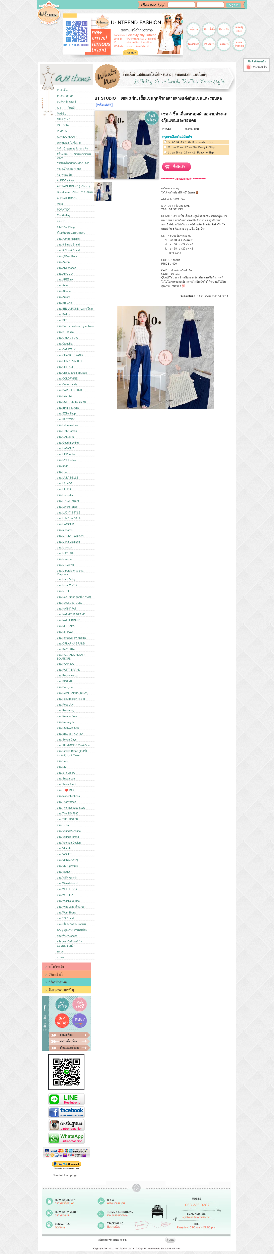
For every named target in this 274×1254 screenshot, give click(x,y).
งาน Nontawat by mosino (71, 637)
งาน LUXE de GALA (69, 518)
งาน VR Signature (67, 865)
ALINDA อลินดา (66, 180)
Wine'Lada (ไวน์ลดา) (69, 142)
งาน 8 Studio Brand (68, 244)
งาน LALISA (64, 489)
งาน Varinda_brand (68, 836)
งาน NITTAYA (65, 631)
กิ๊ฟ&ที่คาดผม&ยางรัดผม (71, 232)
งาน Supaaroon (66, 778)
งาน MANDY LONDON (70, 535)
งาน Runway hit (66, 722)
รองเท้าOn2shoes (67, 935)
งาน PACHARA (66, 649)
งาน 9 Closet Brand (68, 250)
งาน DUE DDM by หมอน (71, 401)
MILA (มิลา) (63, 119)
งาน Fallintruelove (67, 425)
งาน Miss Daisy (66, 579)
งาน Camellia (64, 343)
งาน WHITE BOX (67, 889)
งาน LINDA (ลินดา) (68, 500)
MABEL (61, 113)
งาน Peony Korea (67, 675)
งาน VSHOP (64, 871)
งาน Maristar (64, 547)
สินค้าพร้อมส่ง (65, 96)
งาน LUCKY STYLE (68, 512)
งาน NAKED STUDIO (69, 602)
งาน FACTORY (66, 419)
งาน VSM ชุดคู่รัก (67, 877)
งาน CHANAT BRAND (70, 355)
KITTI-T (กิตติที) (66, 107)
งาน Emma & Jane (68, 407)
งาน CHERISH (65, 366)
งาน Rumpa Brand (67, 716)
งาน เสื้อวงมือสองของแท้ (71, 924)
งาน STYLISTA (66, 772)
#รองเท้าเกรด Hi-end (69, 168)
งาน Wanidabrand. (67, 883)
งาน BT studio (65, 331)
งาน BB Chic (64, 302)
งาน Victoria (64, 848)
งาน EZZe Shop (66, 413)
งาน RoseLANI (65, 704)
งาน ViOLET (64, 854)
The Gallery (63, 215)
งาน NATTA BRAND (68, 620)
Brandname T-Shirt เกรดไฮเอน (75, 192)
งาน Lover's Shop (67, 506)
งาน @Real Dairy (67, 256)
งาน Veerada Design (69, 842)
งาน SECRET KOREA (70, 733)
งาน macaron (64, 530)
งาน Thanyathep (66, 801)
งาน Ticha (63, 825)
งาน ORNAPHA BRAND (71, 643)
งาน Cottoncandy (67, 384)
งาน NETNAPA (66, 626)
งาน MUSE (63, 591)
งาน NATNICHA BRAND (71, 614)
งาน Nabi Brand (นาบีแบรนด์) (74, 596)
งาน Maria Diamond (68, 541)
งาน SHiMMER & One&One (73, 745)
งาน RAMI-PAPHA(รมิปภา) (72, 693)
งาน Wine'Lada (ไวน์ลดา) (71, 906)
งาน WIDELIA (65, 895)
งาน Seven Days (67, 739)
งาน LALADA (64, 483)
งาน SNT (62, 766)
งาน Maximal (64, 559)
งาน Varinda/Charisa (69, 831)
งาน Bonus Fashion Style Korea (75, 326)
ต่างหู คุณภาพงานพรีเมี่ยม (72, 930)
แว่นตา (61, 957)
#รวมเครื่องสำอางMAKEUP (73, 163)
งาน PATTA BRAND (68, 669)
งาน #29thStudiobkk (68, 238)
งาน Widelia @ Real (68, 900)
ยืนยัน (170, 1239)
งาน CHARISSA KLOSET (72, 361)
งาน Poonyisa (65, 687)
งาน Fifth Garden (67, 431)
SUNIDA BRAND (66, 136)
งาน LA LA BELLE (67, 477)
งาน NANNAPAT (66, 608)
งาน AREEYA (65, 279)
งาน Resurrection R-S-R (71, 698)
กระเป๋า (61, 221)
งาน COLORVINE (67, 378)
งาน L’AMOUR (65, 524)
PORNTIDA (63, 209)
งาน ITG (62, 471)
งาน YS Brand (65, 918)
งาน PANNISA (65, 663)
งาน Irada (62, 465)
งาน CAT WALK (66, 349)
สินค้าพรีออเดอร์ (66, 101)
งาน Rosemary (65, 710)
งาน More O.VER (67, 585)
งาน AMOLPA (65, 273)
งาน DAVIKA (64, 396)
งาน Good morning (68, 442)
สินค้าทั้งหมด (64, 90)
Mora (60, 203)
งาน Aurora (63, 297)
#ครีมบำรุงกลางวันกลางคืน (72, 148)
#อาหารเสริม (64, 174)
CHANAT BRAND (67, 197)
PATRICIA (63, 125)
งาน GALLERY (65, 436)
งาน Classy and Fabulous (72, 372)
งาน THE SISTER (67, 819)
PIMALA (62, 131)
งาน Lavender (65, 495)
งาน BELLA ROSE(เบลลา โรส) (75, 308)
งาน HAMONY (65, 448)
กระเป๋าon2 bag (66, 227)
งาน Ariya (62, 285)
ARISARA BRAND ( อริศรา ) (73, 186)
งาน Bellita (63, 314)
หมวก (60, 951)
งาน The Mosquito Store (71, 807)
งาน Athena (64, 291)
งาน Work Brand (66, 912)
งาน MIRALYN (65, 565)
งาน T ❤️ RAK (65, 790)
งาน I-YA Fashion (67, 460)
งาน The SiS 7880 (67, 813)
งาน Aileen (63, 262)
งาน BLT (62, 320)
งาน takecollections (68, 796)
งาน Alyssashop (66, 267)
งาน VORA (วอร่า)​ (67, 860)
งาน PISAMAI (65, 681)
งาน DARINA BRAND (69, 390)
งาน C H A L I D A (67, 337)
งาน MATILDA (65, 553)
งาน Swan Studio (67, 784)
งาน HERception (66, 454)
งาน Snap (62, 761)
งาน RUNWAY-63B (68, 727)
